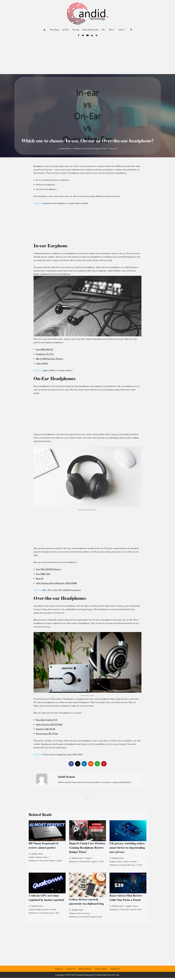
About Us (59, 968)
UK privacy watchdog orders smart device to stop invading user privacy (127, 847)
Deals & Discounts (91, 29)
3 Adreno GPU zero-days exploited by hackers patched (46, 897)
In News (65, 29)
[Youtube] (87, 35)
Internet (126, 861)
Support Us (115, 968)
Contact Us (70, 968)
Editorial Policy (85, 968)
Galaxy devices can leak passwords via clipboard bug (86, 901)
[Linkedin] (92, 35)
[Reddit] (90, 763)
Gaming (39, 857)
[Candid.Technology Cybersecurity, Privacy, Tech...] (87, 13)
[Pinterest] (104, 763)
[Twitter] (83, 35)
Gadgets (32, 857)
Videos (45, 857)
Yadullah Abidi (36, 853)
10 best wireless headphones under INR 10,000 (62, 754)
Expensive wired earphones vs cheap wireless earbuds (65, 203)
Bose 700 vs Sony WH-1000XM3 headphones (62, 590)
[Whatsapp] (97, 763)
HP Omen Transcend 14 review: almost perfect (43, 845)
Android (32, 909)
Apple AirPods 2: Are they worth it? (58, 370)
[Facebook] (78, 35)
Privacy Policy (101, 968)
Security (76, 29)
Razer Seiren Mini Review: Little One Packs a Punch (126, 897)
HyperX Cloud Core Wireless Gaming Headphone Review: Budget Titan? (87, 847)
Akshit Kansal (65, 148)
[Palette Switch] (45, 29)
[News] (96, 35)
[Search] (131, 29)
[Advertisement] (87, 56)
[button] (105, 29)
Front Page (54, 29)
